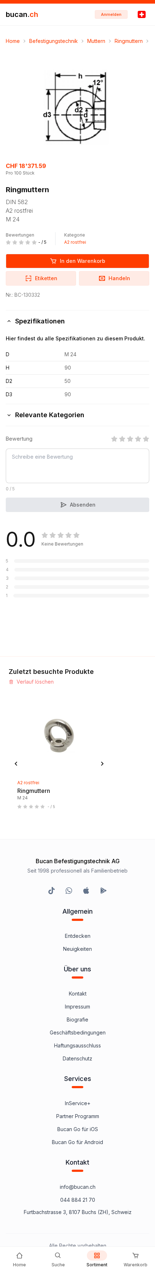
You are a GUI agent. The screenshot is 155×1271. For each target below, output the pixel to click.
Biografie (77, 1019)
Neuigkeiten (77, 949)
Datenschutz (77, 1058)
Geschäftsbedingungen (78, 1032)
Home (13, 41)
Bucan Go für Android (77, 1142)
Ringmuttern (129, 41)
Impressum (77, 1006)
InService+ (77, 1103)
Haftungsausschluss (77, 1045)
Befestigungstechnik (53, 41)
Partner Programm (77, 1116)
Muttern (96, 41)
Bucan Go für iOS (77, 1129)
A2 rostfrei (75, 242)
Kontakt (78, 993)
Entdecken (77, 936)
